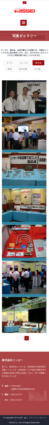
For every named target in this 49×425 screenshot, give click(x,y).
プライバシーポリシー (38, 417)
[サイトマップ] (25, 417)
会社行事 (23, 69)
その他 (37, 69)
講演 (10, 69)
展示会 (38, 62)
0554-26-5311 (16, 394)
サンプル (24, 62)
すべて (10, 62)
